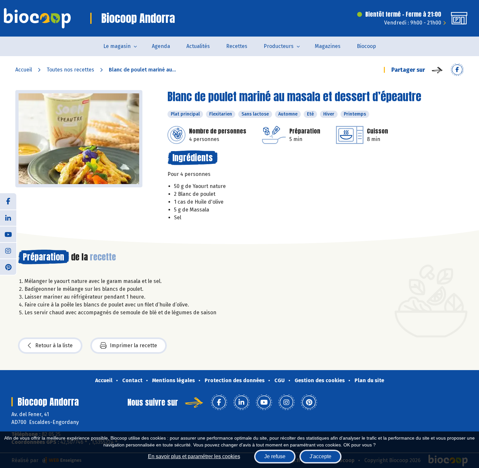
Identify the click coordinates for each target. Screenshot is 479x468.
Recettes (236, 46)
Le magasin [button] (117, 46)
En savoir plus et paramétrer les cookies (194, 456)
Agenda (161, 46)
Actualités (198, 46)
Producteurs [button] (279, 46)
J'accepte (320, 456)
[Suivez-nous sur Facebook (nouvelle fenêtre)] (8, 201)
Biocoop (366, 46)
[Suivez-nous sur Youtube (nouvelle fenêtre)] (8, 234)
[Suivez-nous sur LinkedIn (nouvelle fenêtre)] (8, 218)
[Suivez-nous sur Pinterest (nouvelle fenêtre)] (8, 266)
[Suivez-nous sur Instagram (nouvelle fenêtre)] (8, 250)
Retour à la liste (54, 345)
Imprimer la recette (133, 345)
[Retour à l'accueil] (37, 18)
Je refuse (274, 456)
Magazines (328, 46)
